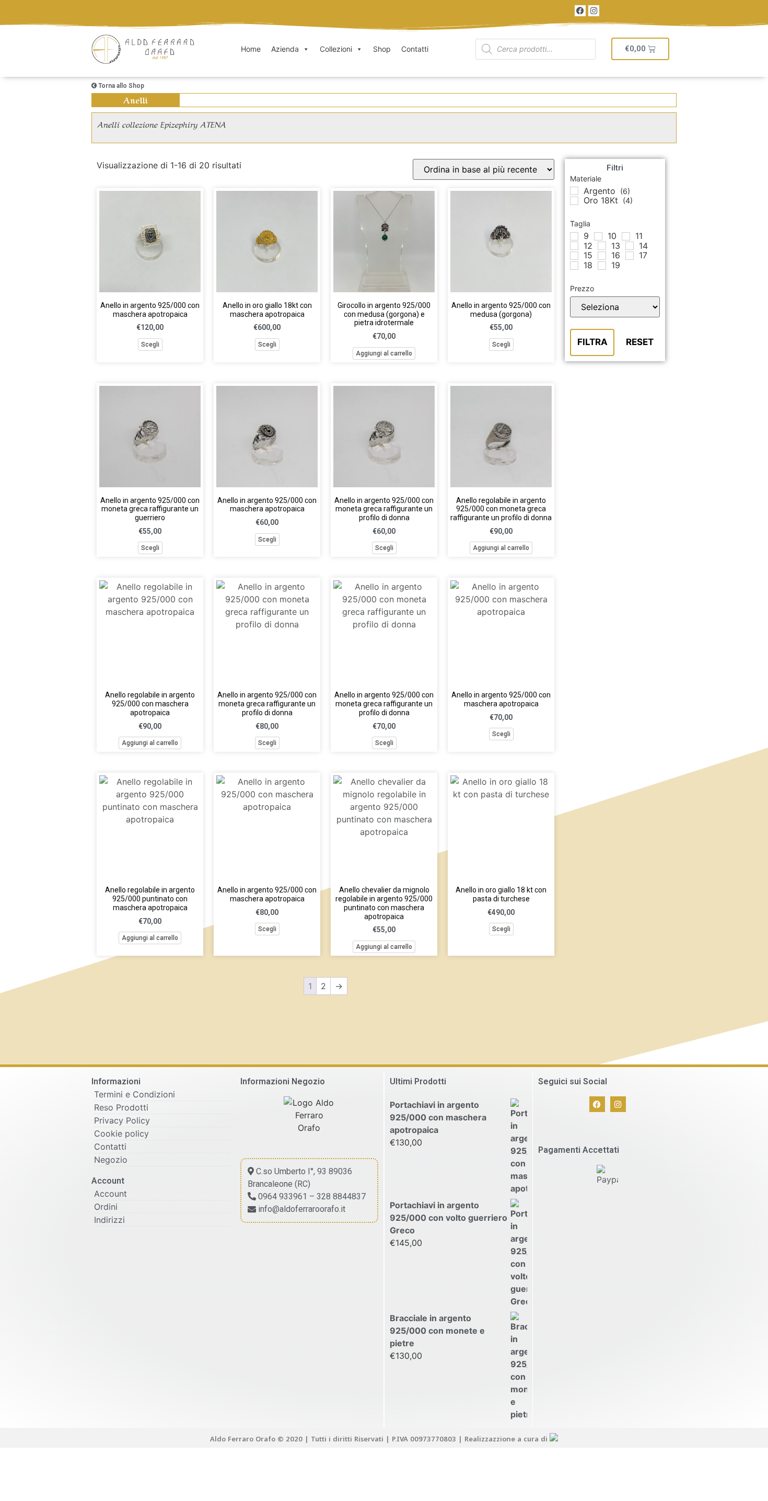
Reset (640, 342)
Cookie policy (121, 1133)
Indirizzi (109, 1219)
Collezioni (336, 48)
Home (251, 48)
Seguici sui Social (572, 1081)
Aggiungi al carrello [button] (384, 353)
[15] (574, 255)
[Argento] (574, 191)
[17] (629, 255)
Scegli (150, 344)
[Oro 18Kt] (574, 201)
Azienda (285, 48)
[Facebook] (580, 10)
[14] (629, 246)
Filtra (592, 342)
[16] (602, 255)
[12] (574, 246)
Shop (382, 48)
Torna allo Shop (120, 85)
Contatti (414, 48)
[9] (574, 236)
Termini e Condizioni (134, 1094)
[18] (574, 265)
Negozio (110, 1159)
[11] (626, 236)
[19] (602, 265)
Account (110, 1193)
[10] (598, 236)
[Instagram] (593, 10)
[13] (602, 246)
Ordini (106, 1206)
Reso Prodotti (121, 1107)
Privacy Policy (122, 1120)
